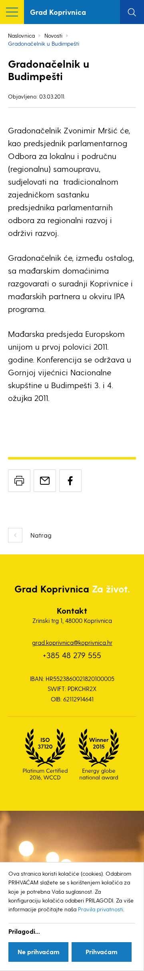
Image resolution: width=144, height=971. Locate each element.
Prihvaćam (102, 951)
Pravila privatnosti (100, 909)
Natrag (41, 535)
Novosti (53, 35)
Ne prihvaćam (39, 951)
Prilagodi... (24, 931)
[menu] (12, 12)
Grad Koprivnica (58, 12)
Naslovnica (21, 35)
